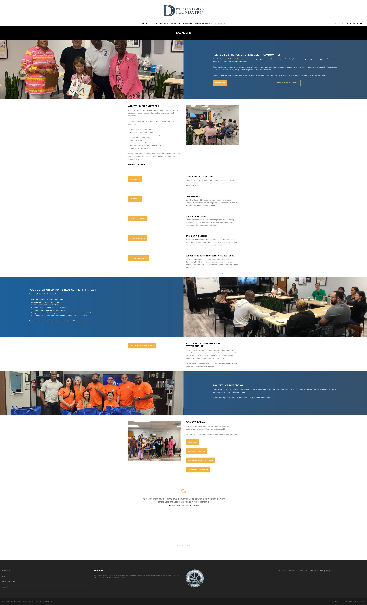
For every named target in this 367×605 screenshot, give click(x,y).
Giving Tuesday (6, 570)
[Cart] (343, 23)
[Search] (335, 23)
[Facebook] (350, 23)
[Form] (339, 23)
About (331, 601)
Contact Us (5, 587)
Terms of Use (313, 571)
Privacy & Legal (359, 601)
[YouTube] (361, 23)
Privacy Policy (325, 571)
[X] (347, 23)
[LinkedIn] (357, 23)
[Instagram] (354, 23)
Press (3, 576)
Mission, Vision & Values (8, 581)
